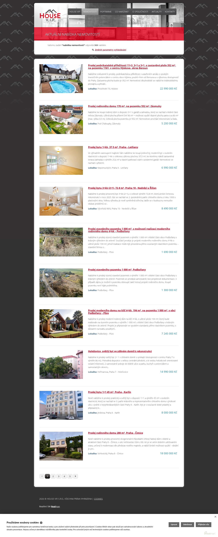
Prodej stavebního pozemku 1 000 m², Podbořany (117, 269)
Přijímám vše (203, 525)
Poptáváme (106, 11)
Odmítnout (187, 525)
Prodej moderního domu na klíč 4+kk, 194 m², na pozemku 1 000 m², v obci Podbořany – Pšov (131, 312)
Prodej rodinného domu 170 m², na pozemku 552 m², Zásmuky (124, 106)
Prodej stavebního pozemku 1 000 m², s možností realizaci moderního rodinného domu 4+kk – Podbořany (129, 230)
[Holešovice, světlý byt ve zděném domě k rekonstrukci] (61, 365)
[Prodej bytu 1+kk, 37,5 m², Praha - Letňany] (61, 161)
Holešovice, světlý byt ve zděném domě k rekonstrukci (120, 351)
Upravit (174, 525)
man (55, 506)
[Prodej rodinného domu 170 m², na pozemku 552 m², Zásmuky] (61, 120)
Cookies (98, 498)
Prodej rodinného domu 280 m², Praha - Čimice (115, 433)
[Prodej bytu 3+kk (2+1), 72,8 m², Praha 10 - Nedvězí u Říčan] (61, 202)
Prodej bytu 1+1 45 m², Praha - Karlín (109, 392)
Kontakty (170, 11)
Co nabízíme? (122, 11)
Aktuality (156, 11)
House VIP (75, 11)
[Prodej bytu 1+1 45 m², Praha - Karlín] (61, 406)
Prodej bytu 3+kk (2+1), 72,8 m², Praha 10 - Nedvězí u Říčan (122, 188)
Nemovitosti (90, 11)
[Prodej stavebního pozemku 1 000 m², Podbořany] (61, 284)
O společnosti (140, 11)
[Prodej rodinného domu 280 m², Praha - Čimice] (61, 447)
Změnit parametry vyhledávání (110, 49)
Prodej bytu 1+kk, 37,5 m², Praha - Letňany (113, 147)
